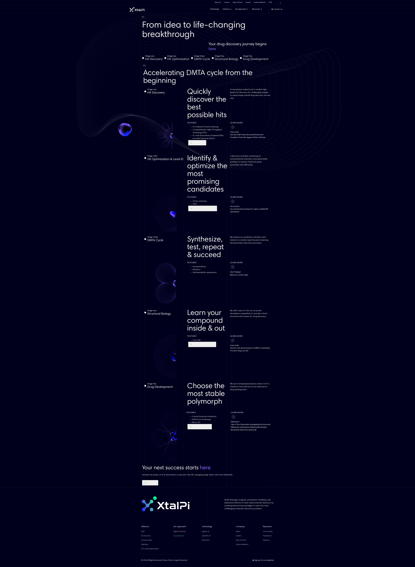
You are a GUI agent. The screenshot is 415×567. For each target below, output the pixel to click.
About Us (218, 2)
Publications (267, 536)
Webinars (266, 540)
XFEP (143, 531)
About (238, 531)
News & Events (238, 2)
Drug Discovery (178, 536)
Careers (227, 2)
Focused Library (146, 540)
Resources (267, 527)
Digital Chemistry (179, 531)
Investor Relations (260, 2)
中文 (270, 2)
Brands (248, 2)
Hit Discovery (145, 536)
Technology (207, 527)
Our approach (179, 527)
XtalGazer (144, 544)
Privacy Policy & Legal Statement (174, 560)
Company (240, 527)
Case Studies (268, 531)
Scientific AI (206, 536)
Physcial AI (206, 540)
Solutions (145, 527)
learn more (236, 197)
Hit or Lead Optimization (150, 549)
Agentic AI (205, 531)
